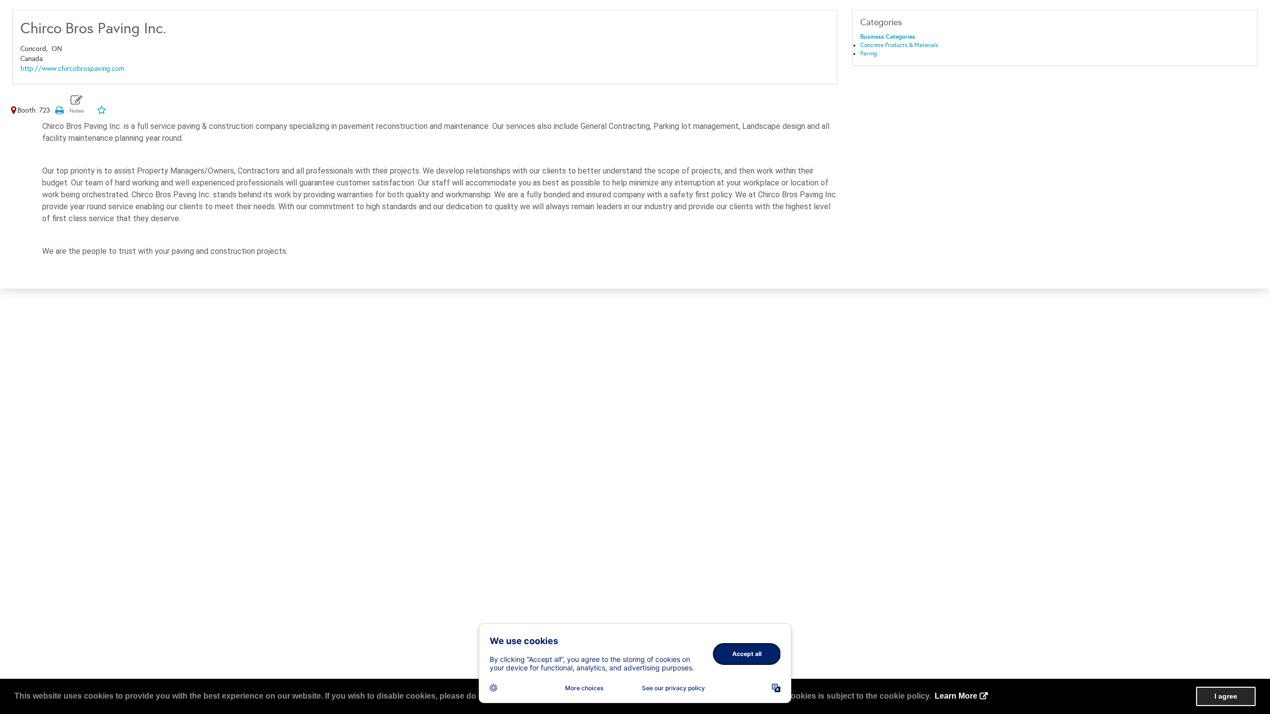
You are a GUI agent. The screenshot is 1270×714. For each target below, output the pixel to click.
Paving (868, 53)
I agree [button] (1225, 696)
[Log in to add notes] (76, 104)
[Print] (59, 110)
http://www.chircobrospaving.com (72, 68)
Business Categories (887, 37)
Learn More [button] (956, 696)
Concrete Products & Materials (899, 45)
